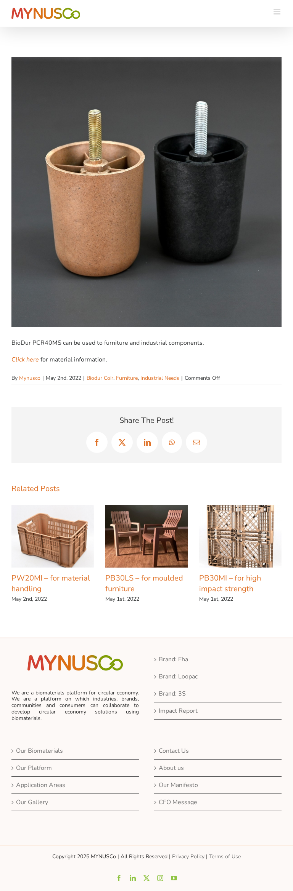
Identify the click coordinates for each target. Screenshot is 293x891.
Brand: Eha (173, 659)
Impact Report (178, 711)
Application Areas (40, 785)
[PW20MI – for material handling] (95, 509)
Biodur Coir (100, 378)
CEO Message (178, 802)
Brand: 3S (172, 693)
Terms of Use (225, 856)
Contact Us (174, 751)
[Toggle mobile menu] (278, 12)
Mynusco (29, 378)
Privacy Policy (188, 856)
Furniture (127, 378)
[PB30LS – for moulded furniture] (189, 509)
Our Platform (34, 768)
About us (171, 768)
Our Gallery (32, 802)
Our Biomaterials (39, 751)
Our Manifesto (178, 785)
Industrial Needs (159, 378)
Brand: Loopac (178, 676)
